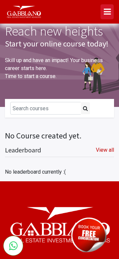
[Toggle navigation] (101, 108)
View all (105, 150)
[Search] (85, 108)
